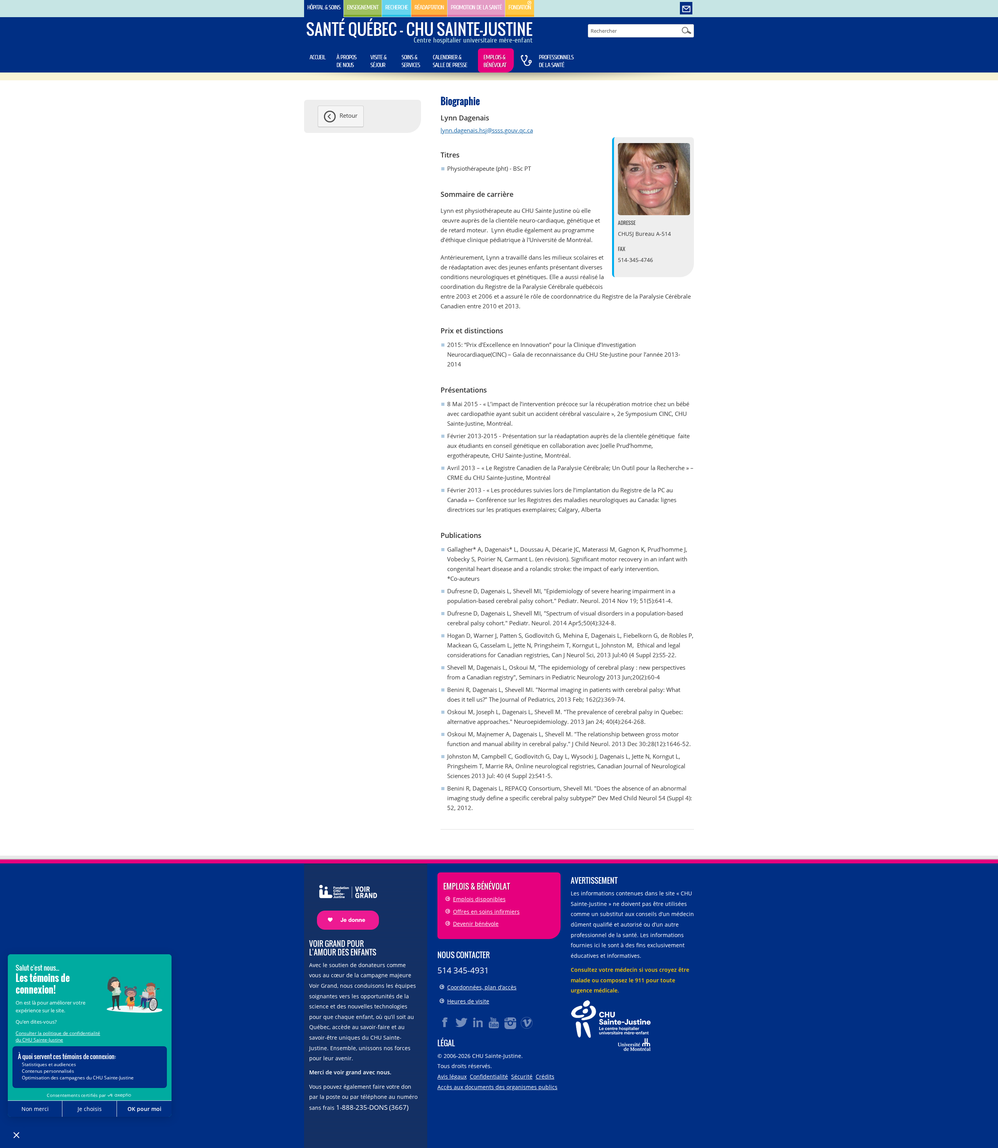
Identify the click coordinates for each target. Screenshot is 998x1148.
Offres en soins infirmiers (486, 911)
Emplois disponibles (479, 899)
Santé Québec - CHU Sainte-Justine (419, 29)
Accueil (318, 57)
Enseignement (363, 7)
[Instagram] (510, 1022)
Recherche (396, 7)
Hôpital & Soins (323, 7)
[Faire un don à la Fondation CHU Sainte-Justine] (344, 900)
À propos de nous (346, 61)
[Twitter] (461, 1022)
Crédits (545, 1076)
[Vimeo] (527, 1022)
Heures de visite (468, 1001)
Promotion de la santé (476, 7)
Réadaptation (429, 7)
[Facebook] (445, 1022)
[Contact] (686, 8)
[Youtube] (494, 1022)
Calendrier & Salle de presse (450, 61)
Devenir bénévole (476, 923)
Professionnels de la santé (556, 61)
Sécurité (522, 1076)
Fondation (519, 7)
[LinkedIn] (478, 1022)
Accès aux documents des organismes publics (497, 1087)
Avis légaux (452, 1076)
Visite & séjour (378, 61)
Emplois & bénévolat (494, 61)
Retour (348, 115)
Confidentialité (489, 1076)
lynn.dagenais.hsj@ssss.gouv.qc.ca (487, 130)
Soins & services (411, 61)
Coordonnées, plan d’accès (482, 987)
